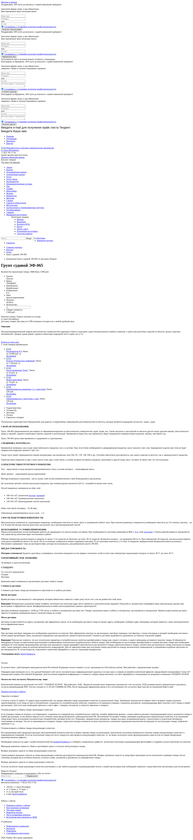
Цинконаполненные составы (19, 184)
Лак (8, 186)
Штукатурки (12, 205)
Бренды (9, 143)
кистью (32, 495)
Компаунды (11, 196)
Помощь (10, 136)
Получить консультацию (11, 29)
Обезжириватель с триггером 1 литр (22, 399)
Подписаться (32, 776)
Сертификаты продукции (17, 833)
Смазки (9, 200)
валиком (40, 495)
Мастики (10, 198)
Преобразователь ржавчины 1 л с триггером (26, 389)
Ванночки (21, 222)
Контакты (10, 141)
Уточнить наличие (9, 92)
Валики (20, 219)
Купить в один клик (10, 342)
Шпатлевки (11, 191)
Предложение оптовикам (17, 808)
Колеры (9, 193)
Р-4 (136, 532)
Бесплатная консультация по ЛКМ (21, 817)
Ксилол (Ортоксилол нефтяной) (20, 361)
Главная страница (14, 247)
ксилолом (148, 532)
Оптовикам (11, 139)
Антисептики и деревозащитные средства (25, 207)
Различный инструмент (27, 231)
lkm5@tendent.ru (28, 654)
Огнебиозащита (13, 210)
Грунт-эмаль (11, 179)
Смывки (10, 212)
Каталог (10, 250)
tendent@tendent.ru (62, 742)
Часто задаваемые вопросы (18, 815)
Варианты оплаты (45, 240)
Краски (9, 170)
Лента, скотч (22, 229)
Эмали (9, 167)
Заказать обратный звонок (13, 157)
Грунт (9, 177)
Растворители (12, 181)
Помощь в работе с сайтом (18, 805)
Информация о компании (17, 826)
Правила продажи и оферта (13, 691)
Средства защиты (24, 234)
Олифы (9, 189)
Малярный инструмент (16, 215)
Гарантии (10, 243)
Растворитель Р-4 (14, 351)
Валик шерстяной (14, 380)
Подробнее (11, 356)
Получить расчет (9, 124)
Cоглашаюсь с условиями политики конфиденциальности (30, 27)
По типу (5, 162)
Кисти (19, 226)
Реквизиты (11, 831)
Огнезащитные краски (16, 172)
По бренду (15, 162)
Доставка (41, 238)
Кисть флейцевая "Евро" (17, 370)
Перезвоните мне (9, 57)
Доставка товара (13, 810)
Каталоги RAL (23, 224)
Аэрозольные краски (15, 174)
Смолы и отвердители (16, 203)
